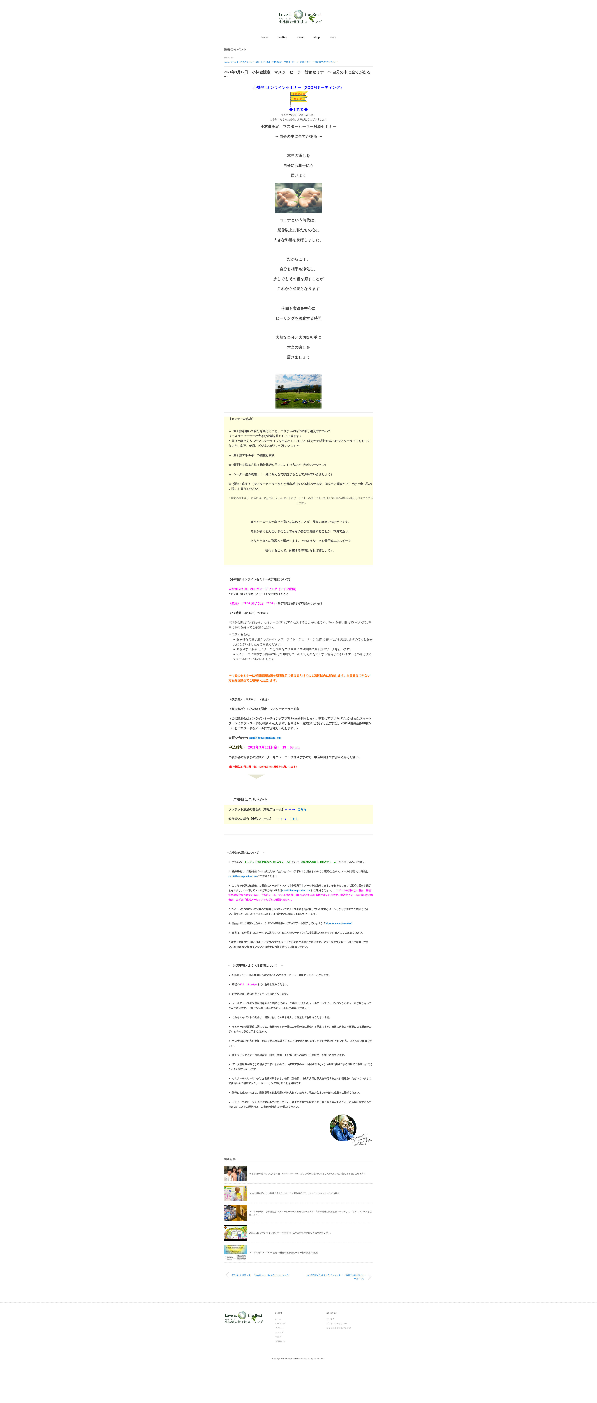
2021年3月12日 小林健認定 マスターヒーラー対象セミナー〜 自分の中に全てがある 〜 (297, 61)
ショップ (279, 1332)
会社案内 (330, 1319)
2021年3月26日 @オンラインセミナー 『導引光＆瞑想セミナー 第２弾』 (335, 1277)
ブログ (278, 1336)
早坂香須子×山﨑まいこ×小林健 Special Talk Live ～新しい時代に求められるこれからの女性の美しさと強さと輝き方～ (307, 1173)
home (264, 37)
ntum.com (252, 876)
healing (282, 37)
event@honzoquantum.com (265, 737)
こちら (302, 809)
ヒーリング (280, 1323)
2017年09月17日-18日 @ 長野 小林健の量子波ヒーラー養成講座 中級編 (283, 1252)
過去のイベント (235, 49)
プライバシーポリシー (336, 1323)
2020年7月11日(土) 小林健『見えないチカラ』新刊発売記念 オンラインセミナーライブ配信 (294, 1193)
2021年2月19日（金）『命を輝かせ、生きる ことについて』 (261, 1275)
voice (333, 37)
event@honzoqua (238, 876)
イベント (279, 1328)
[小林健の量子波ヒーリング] (298, 11)
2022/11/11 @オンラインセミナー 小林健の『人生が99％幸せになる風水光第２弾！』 (290, 1232)
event (300, 37)
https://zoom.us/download (339, 923)
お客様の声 (280, 1341)
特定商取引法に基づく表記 (338, 1328)
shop (317, 37)
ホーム (278, 1319)
